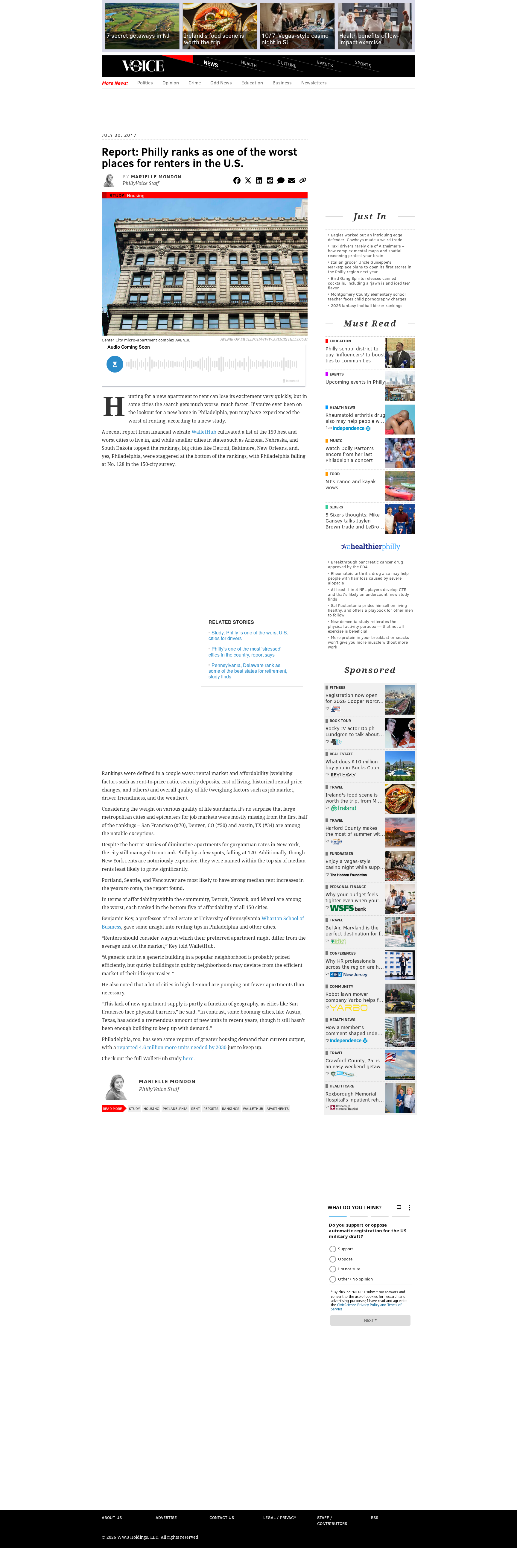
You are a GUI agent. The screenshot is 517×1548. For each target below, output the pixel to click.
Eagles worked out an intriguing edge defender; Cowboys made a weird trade (365, 237)
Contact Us (221, 1517)
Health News (342, 407)
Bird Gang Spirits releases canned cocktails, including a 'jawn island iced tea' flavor (369, 283)
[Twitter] (248, 181)
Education (252, 82)
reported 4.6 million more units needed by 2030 (171, 1047)
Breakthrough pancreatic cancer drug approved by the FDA (365, 564)
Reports (210, 1108)
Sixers (336, 507)
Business (282, 82)
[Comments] (281, 181)
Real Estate (341, 753)
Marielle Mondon (156, 176)
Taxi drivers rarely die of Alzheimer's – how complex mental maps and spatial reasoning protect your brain (366, 250)
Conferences (343, 953)
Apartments (278, 1108)
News (211, 63)
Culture (287, 63)
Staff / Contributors (332, 1520)
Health (249, 64)
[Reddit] (270, 181)
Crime (194, 82)
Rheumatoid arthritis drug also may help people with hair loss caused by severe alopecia (368, 578)
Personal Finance (348, 886)
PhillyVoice (142, 66)
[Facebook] (237, 181)
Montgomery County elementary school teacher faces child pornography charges (367, 296)
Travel (336, 787)
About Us (112, 1517)
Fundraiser (341, 853)
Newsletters (314, 82)
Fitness (338, 687)
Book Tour (340, 720)
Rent (195, 1108)
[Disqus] (205, 1274)
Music (336, 440)
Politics (145, 82)
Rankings (230, 1108)
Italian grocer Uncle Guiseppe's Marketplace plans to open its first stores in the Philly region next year (369, 266)
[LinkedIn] (259, 181)
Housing (136, 195)
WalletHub (203, 432)
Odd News (221, 82)
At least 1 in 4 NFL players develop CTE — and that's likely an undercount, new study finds (370, 594)
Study (117, 195)
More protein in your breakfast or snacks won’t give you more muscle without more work (368, 642)
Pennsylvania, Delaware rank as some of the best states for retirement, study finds (248, 671)
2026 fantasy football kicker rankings (366, 305)
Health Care (342, 1086)
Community (341, 986)
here (188, 1058)
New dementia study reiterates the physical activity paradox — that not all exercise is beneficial (366, 626)
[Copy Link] (303, 181)
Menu (111, 66)
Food (335, 473)
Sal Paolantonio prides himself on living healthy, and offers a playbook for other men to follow (370, 610)
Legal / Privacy (279, 1517)
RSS (374, 1517)
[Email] (291, 181)
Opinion (170, 82)
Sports (363, 64)
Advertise (166, 1517)
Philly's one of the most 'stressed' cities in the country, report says (245, 651)
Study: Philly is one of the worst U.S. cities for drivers (248, 635)
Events (325, 64)
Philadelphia (175, 1108)
